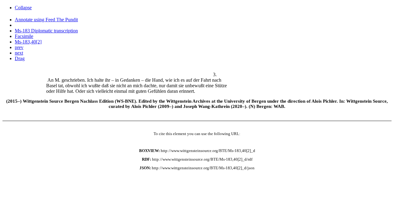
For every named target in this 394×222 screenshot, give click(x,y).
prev (19, 47)
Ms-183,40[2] (28, 41)
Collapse (23, 7)
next (19, 53)
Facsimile (24, 36)
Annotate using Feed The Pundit (46, 19)
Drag (20, 58)
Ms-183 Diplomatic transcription (46, 30)
